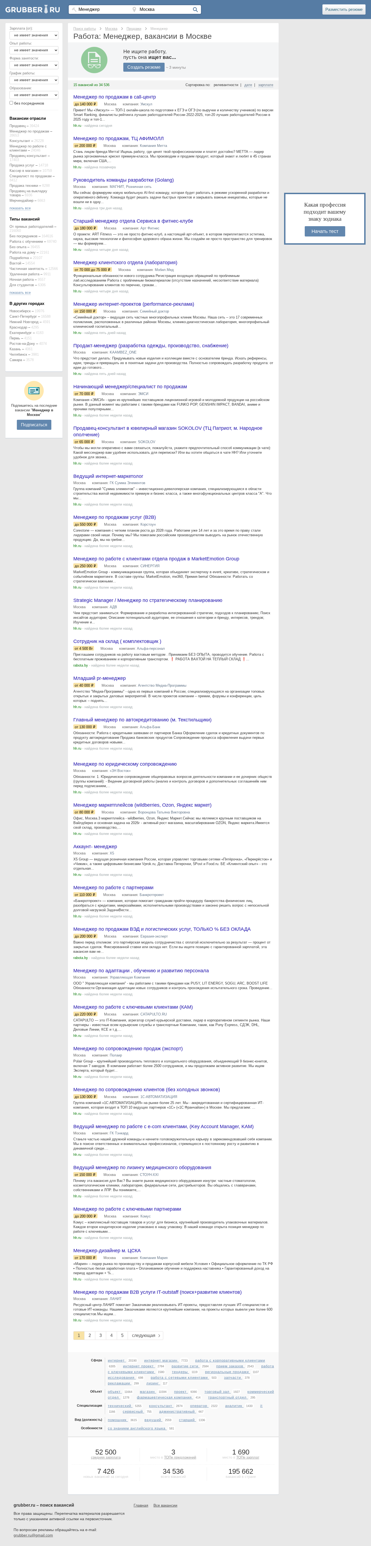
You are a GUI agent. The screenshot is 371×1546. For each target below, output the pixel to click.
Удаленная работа (24, 274)
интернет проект (139, 1366)
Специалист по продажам (31, 176)
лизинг (153, 1383)
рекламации (119, 1383)
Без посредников (23, 236)
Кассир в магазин (24, 171)
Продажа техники (24, 186)
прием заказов (230, 1366)
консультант (161, 1406)
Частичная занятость (27, 269)
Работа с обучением (26, 241)
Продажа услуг (22, 165)
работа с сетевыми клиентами (180, 1377)
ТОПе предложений (180, 1457)
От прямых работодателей (31, 227)
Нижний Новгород (24, 322)
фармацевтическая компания (165, 1397)
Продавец (18, 126)
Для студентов (22, 285)
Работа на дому (23, 252)
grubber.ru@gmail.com (33, 1535)
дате (248, 85)
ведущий (153, 1420)
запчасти (233, 1377)
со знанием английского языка (137, 1428)
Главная (141, 1505)
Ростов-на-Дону (22, 344)
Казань (15, 349)
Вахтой (15, 263)
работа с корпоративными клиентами (230, 1360)
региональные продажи (227, 1372)
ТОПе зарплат (247, 1457)
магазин (148, 1392)
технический (120, 1406)
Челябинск (18, 354)
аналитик (234, 1406)
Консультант (20, 141)
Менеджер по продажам (29, 131)
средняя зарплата (106, 1457)
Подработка (19, 258)
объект (115, 1392)
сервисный (133, 1411)
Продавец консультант (28, 156)
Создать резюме (144, 67)
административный (177, 1411)
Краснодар (18, 327)
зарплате (265, 85)
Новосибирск (20, 311)
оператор (199, 1406)
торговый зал (218, 1392)
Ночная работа (22, 279)
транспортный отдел (228, 1397)
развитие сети (186, 1366)
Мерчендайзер (21, 200)
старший (187, 1420)
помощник (118, 1420)
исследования (122, 1377)
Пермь (15, 338)
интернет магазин (161, 1360)
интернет (117, 1360)
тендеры (180, 1372)
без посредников (29, 103)
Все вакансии (165, 1505)
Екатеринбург (21, 333)
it (261, 1406)
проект (181, 1392)
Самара (16, 360)
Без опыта (18, 247)
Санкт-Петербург (23, 316)
